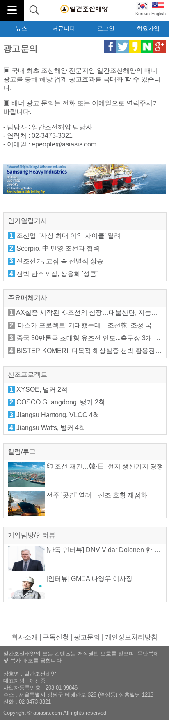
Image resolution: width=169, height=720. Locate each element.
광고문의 (87, 637)
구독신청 (56, 637)
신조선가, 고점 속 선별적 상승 (59, 261)
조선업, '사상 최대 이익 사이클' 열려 (68, 235)
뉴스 (21, 28)
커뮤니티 (63, 28)
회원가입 (148, 28)
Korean (142, 13)
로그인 (105, 28)
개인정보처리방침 (131, 637)
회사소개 (24, 637)
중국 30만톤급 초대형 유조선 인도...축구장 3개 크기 (91, 337)
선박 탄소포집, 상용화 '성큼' (57, 273)
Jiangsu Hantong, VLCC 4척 (57, 414)
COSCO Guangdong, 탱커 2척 (60, 402)
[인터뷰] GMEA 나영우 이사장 (88, 578)
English (158, 13)
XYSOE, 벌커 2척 (42, 389)
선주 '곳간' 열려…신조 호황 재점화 (96, 495)
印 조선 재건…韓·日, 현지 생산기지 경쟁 (104, 466)
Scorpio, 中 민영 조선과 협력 (58, 248)
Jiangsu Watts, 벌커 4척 (50, 427)
